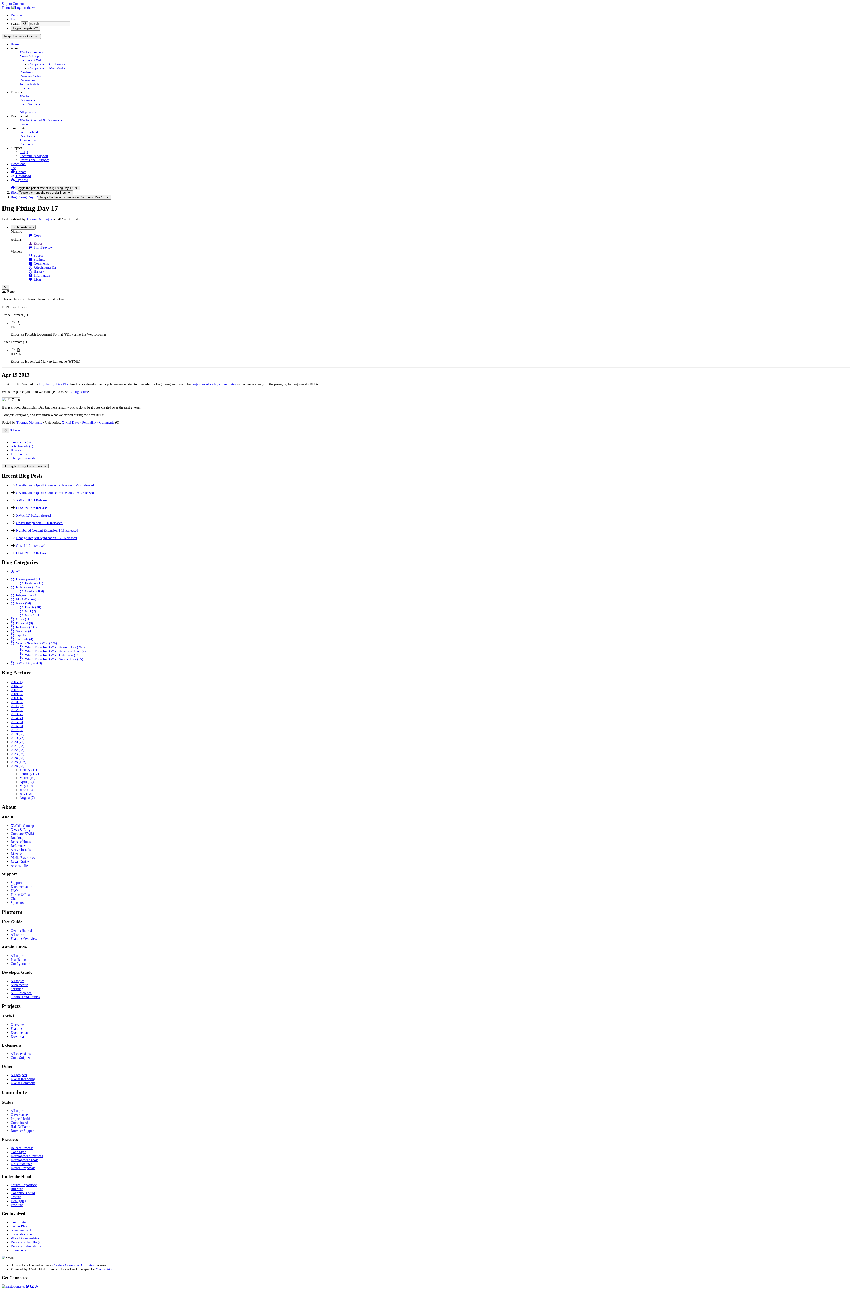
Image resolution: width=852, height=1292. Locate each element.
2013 (17, 714)
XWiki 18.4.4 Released (32, 500)
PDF (14, 327)
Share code (18, 1250)
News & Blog (29, 56)
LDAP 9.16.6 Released (32, 508)
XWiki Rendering (23, 1079)
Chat (14, 899)
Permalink (89, 422)
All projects (28, 112)
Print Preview (43, 247)
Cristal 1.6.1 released (30, 545)
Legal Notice (20, 861)
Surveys (24, 631)
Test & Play (19, 1226)
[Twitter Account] (28, 1286)
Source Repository (24, 1185)
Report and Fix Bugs (25, 1242)
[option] (430, 328)
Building (17, 1189)
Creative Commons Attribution (73, 1265)
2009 (17, 698)
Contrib (34, 591)
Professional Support (34, 160)
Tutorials (24, 639)
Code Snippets (30, 104)
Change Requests (23, 458)
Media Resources (23, 857)
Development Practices (27, 1156)
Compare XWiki (31, 60)
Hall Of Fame (20, 1127)
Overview (18, 1025)
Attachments (22, 446)
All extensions (21, 1054)
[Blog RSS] (36, 1286)
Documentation (21, 887)
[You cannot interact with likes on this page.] (5, 430)
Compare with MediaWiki (46, 68)
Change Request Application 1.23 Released (46, 538)
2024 (17, 758)
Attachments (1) (44, 267)
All (18, 572)
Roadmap (26, 72)
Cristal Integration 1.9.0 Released (39, 523)
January (28, 770)
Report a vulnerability (26, 1246)
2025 (18, 762)
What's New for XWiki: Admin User (55, 647)
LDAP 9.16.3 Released (32, 553)
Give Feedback (21, 1230)
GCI (30, 611)
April (27, 782)
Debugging (18, 1201)
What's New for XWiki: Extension (53, 655)
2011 (17, 706)
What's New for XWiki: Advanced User (55, 651)
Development (29, 136)
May (26, 786)
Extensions (27, 100)
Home (15, 44)
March (27, 778)
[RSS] (13, 572)
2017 (17, 730)
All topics (17, 934)
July (26, 794)
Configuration (20, 964)
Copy (37, 235)
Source (38, 255)
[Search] (24, 23)
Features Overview (24, 938)
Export (38, 243)
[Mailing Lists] (32, 1286)
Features (34, 583)
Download (18, 164)
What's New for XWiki (36, 643)
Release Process (22, 1148)
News (23, 603)
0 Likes (15, 430)
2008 (17, 694)
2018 (17, 734)
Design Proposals (23, 1168)
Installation (18, 960)
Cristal (24, 124)
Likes (37, 279)
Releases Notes (30, 76)
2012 (17, 710)
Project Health (21, 1119)
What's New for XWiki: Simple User (54, 659)
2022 (17, 750)
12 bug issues (78, 392)
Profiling (17, 1205)
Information (41, 275)
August (27, 798)
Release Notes (21, 842)
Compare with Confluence (46, 64)
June (26, 790)
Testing (16, 1197)
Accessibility (20, 865)
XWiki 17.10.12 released (33, 515)
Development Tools (24, 1160)
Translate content (22, 1234)
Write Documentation (26, 1238)
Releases (26, 627)
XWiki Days (70, 422)
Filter (6, 307)
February (29, 774)
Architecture (19, 985)
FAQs (24, 152)
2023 (17, 754)
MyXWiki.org (29, 599)
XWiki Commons (23, 1083)
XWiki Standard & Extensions (41, 120)
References (27, 80)
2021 (17, 746)
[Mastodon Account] (13, 1286)
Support (16, 883)
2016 (17, 726)
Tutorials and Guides (25, 997)
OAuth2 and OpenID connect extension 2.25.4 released (55, 485)
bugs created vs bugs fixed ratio (213, 384)
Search (15, 23)
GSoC (32, 615)
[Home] (13, 188)
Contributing (19, 1222)
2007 (17, 690)
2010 (17, 702)
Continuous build (23, 1193)
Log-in (15, 19)
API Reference (21, 993)
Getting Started (21, 930)
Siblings (39, 259)
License (25, 88)
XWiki (24, 96)
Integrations (26, 595)
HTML (16, 354)
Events (33, 607)
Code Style (18, 1152)
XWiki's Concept (31, 52)
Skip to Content (13, 4)
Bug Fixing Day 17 (24, 197)
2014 (17, 718)
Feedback (26, 144)
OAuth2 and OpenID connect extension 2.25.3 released (55, 493)
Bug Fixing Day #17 (53, 384)
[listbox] (426, 338)
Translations (28, 140)
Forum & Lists (21, 895)
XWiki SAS (104, 1269)
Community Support (34, 156)
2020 (17, 742)
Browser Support (23, 1131)
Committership (21, 1123)
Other (23, 619)
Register (16, 15)
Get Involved (29, 132)
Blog (14, 192)
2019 (17, 738)
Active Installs (29, 84)
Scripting (17, 989)
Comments (41, 263)
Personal (24, 623)
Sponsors (17, 903)
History (38, 271)
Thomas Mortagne (39, 219)
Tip (21, 635)
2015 (17, 722)
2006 (17, 686)
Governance (19, 1115)
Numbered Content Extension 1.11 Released (47, 530)
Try (13, 168)
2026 (17, 766)
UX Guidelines (21, 1164)
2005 (17, 682)
